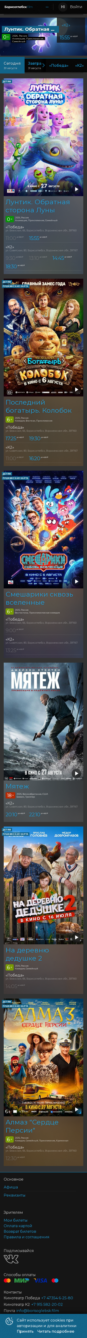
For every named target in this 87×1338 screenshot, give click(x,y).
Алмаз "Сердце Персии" (32, 1126)
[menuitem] (47, 7)
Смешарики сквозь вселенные (39, 598)
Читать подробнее (55, 1331)
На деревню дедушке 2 (27, 954)
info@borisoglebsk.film (37, 1311)
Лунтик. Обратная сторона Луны (38, 206)
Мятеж (17, 786)
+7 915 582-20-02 (47, 1304)
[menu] (44, 7)
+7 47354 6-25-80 (57, 1298)
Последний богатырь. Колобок (39, 406)
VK (11, 1259)
